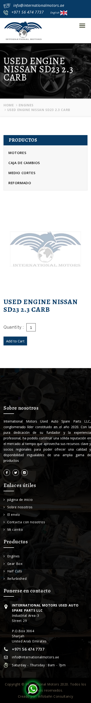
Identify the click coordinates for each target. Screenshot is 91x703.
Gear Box (14, 563)
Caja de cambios (24, 162)
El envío (13, 514)
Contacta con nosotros (26, 522)
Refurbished (17, 578)
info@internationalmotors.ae (38, 5)
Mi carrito (15, 529)
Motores (17, 152)
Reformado (19, 182)
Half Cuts (14, 571)
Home (9, 105)
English (55, 12)
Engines (26, 105)
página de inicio (20, 499)
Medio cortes (21, 172)
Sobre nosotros (20, 507)
